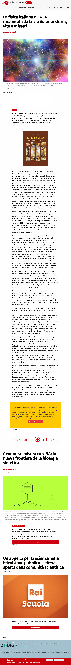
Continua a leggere (35, 542)
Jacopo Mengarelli (10, 32)
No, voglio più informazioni (13, 664)
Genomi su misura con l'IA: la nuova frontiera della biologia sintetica (30, 458)
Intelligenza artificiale (18, 525)
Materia (15, 110)
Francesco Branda (10, 469)
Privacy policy (18, 646)
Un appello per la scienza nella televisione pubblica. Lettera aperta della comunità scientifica (33, 562)
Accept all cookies (58, 660)
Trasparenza (30, 646)
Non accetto (49, 660)
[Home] (14, 3)
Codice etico (24, 646)
